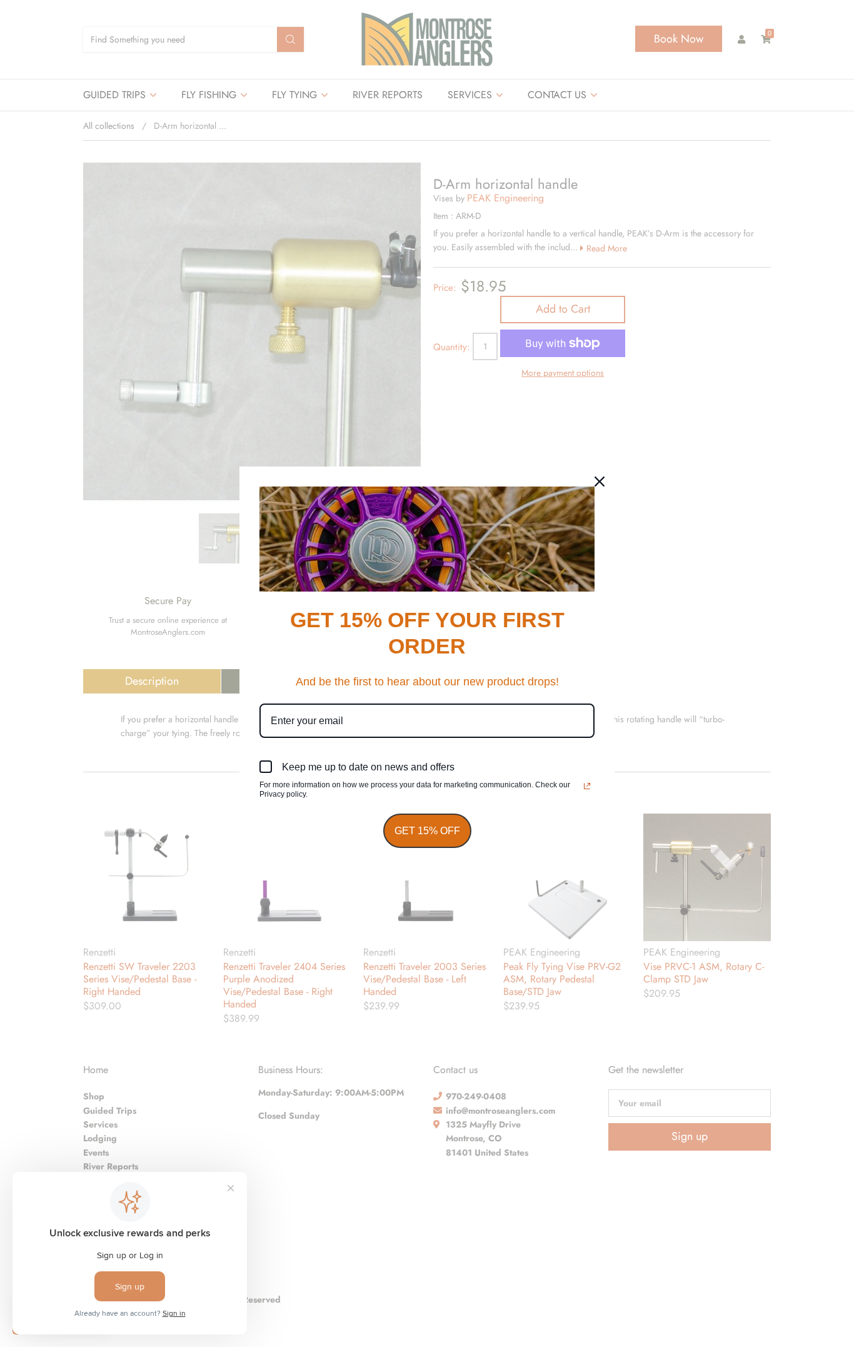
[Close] (600, 482)
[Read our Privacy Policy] (587, 786)
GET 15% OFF (427, 830)
